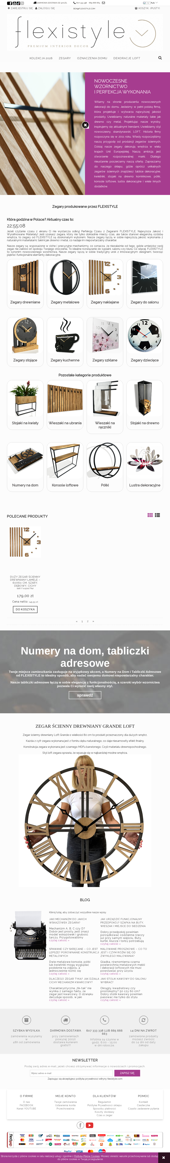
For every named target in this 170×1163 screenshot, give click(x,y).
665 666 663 (94, 3)
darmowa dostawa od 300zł (52, 3)
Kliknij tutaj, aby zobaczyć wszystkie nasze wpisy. (77, 912)
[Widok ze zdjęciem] (150, 515)
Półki (105, 485)
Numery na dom (25, 485)
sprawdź (85, 695)
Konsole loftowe (65, 485)
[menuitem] (41, 58)
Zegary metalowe (65, 302)
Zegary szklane (104, 360)
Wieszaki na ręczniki (105, 425)
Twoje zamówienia (65, 1102)
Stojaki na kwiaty (25, 423)
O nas (26, 1102)
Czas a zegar (105, 1115)
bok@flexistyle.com (84, 8)
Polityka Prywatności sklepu (104, 1105)
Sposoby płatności (104, 1108)
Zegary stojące (25, 360)
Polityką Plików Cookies (87, 1156)
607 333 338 (81, 3)
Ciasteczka (143, 1105)
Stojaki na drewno (144, 423)
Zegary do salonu (145, 302)
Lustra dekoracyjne (144, 485)
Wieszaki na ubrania (65, 423)
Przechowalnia (65, 1108)
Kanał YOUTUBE (26, 1108)
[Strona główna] (85, 32)
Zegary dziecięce (145, 360)
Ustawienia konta (65, 1105)
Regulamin (104, 1102)
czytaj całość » (59, 940)
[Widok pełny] (157, 515)
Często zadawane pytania (143, 1108)
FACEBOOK (26, 1105)
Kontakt (143, 1102)
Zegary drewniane (25, 302)
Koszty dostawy (104, 1112)
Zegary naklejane (105, 302)
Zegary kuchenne (65, 360)
